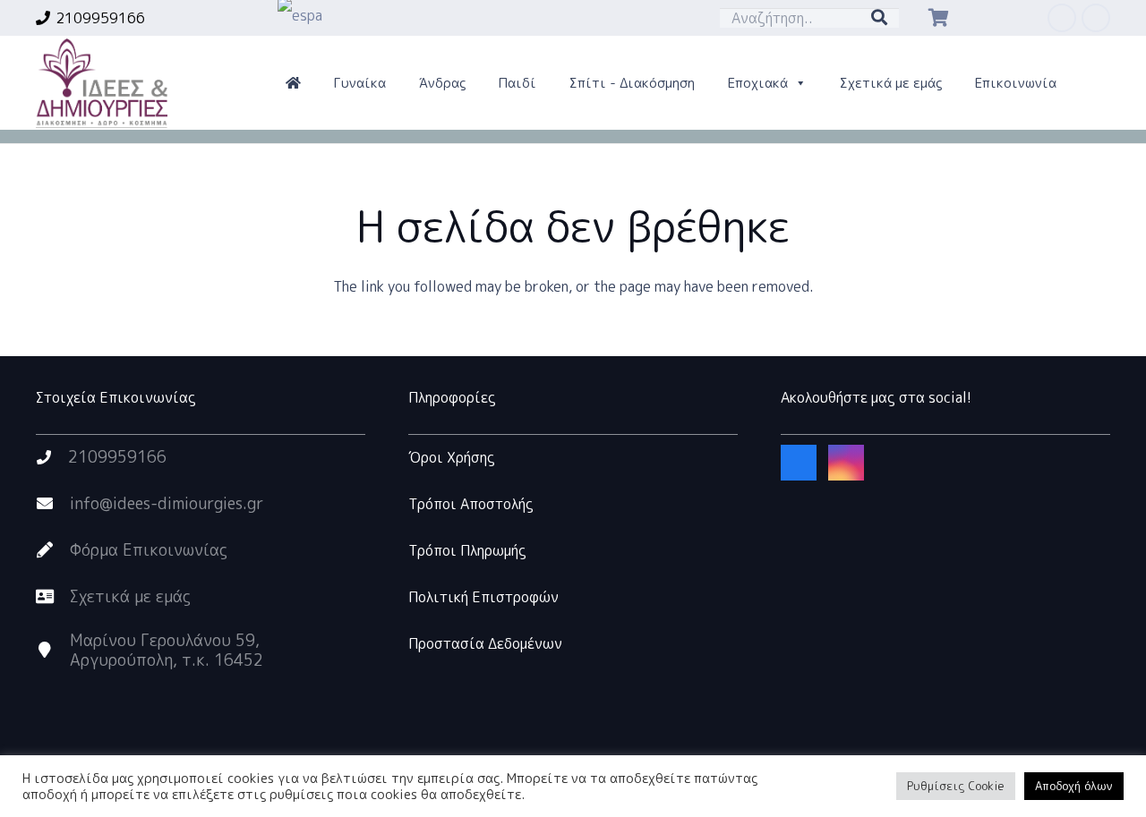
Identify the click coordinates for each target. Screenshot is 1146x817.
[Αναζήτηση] (879, 18)
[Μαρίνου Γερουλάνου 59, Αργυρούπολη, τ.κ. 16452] (53, 650)
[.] (1003, 18)
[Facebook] (1062, 18)
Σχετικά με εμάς (891, 82)
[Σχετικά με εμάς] (53, 596)
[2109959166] (52, 457)
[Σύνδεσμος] (101, 83)
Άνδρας (442, 82)
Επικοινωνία (1015, 82)
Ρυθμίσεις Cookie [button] (956, 786)
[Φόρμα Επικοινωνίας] (53, 550)
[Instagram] (1096, 18)
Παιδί (517, 82)
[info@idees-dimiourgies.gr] (53, 503)
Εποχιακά (758, 82)
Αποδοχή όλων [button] (1074, 786)
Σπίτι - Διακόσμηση (632, 82)
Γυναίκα (360, 82)
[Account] (293, 83)
